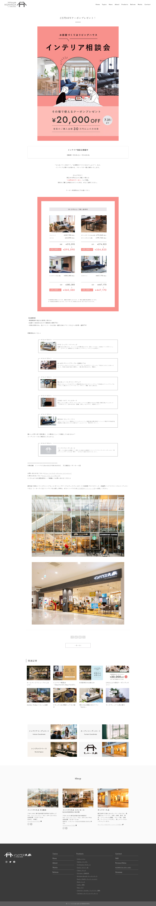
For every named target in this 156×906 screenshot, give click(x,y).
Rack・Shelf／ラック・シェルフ (87, 879)
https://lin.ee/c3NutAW (51, 476)
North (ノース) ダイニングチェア (69, 382)
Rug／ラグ (80, 887)
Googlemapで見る (34, 821)
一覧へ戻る (78, 645)
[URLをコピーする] (83, 637)
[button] (72, 637)
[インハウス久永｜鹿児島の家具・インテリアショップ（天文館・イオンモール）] (15, 4)
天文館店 (80, 488)
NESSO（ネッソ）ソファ (66, 419)
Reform (55, 872)
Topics (55, 853)
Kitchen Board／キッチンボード (87, 876)
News (55, 858)
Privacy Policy (120, 863)
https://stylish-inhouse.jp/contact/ (58, 473)
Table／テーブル (82, 862)
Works (55, 867)
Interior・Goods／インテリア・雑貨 (88, 890)
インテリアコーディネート (66, 448)
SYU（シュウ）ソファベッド (67, 345)
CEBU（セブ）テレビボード (68, 400)
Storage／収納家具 (83, 873)
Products (80, 853)
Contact (118, 853)
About (55, 863)
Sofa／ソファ (81, 859)
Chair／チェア (81, 870)
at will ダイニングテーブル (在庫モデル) (72, 363)
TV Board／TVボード (84, 865)
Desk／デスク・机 (82, 867)
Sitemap (118, 872)
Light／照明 (81, 885)
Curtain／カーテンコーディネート (87, 893)
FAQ (117, 858)
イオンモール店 (90, 488)
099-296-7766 (71, 817)
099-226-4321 (36, 815)
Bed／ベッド (81, 882)
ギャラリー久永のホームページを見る (110, 824)
